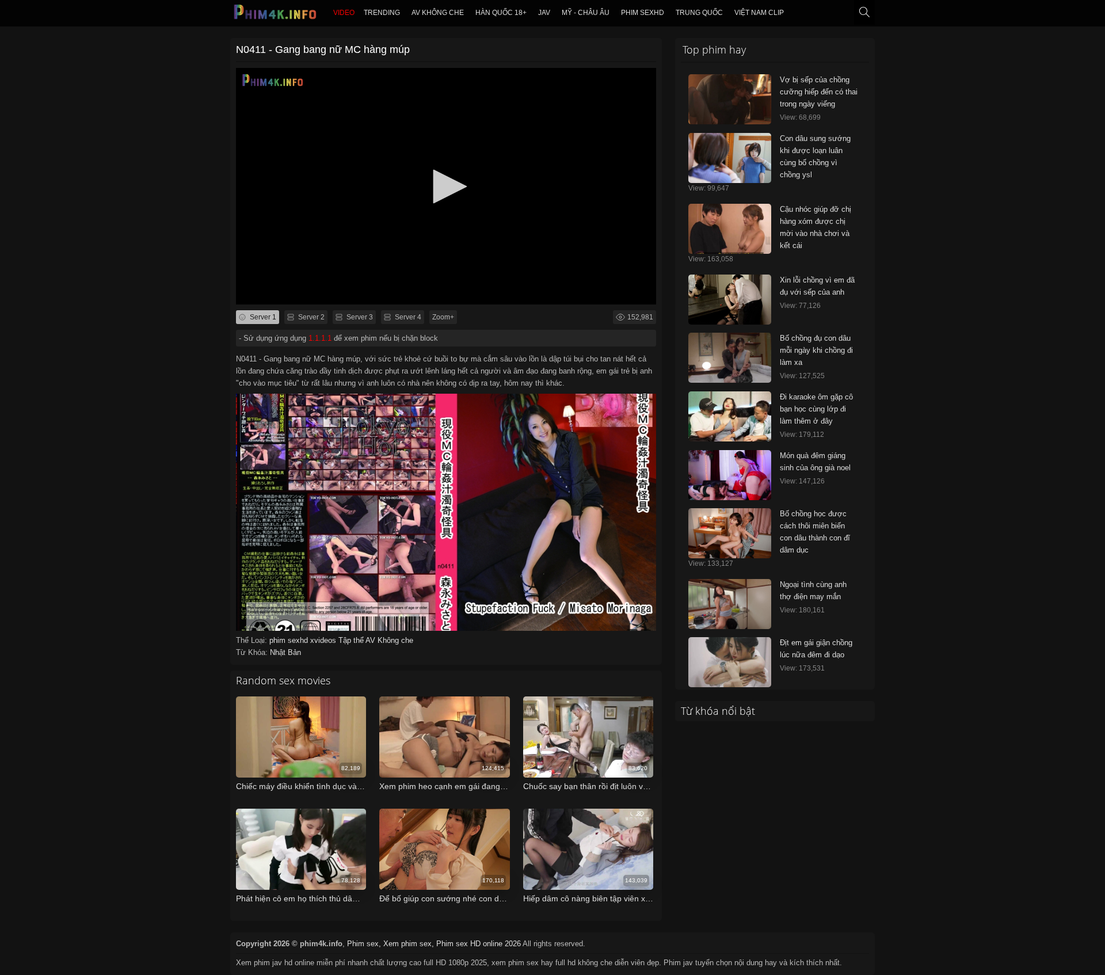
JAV (544, 13)
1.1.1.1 (320, 338)
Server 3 (359, 317)
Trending (382, 13)
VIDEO (344, 13)
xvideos (324, 640)
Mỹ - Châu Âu (585, 13)
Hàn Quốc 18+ (501, 13)
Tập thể (351, 640)
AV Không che (437, 13)
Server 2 (310, 317)
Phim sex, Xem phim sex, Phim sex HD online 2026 (434, 943)
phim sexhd (642, 13)
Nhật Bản (285, 652)
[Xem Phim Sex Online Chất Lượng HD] (275, 15)
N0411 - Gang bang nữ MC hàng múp (323, 49)
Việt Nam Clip (759, 13)
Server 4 (407, 317)
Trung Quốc (699, 13)
